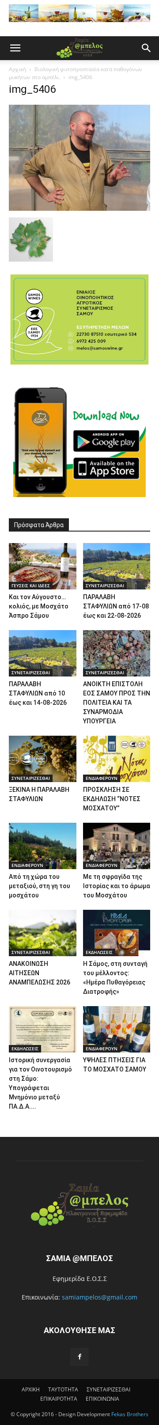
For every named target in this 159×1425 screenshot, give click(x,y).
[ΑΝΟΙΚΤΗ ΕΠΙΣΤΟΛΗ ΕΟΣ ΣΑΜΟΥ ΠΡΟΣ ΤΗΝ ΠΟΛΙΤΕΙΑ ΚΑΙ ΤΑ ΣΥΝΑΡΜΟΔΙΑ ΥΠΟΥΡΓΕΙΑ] (117, 653)
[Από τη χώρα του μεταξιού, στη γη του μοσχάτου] (42, 846)
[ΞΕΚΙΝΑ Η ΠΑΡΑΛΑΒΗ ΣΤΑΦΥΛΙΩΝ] (42, 759)
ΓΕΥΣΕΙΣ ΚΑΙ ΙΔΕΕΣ (30, 585)
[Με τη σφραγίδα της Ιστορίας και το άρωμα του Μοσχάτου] (117, 846)
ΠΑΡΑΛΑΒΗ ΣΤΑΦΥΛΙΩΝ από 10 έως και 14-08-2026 (38, 693)
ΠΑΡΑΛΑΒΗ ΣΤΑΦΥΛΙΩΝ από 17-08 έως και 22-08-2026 (116, 606)
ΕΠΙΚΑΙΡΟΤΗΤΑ (58, 1398)
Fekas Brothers (129, 1414)
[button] (15, 48)
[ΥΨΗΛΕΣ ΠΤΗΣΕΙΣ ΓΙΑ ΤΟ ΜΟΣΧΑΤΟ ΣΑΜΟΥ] (117, 1029)
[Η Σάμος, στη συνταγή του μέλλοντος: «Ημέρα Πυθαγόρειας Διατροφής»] (117, 933)
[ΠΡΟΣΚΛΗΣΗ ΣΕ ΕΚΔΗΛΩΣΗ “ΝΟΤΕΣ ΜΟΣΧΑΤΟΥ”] (117, 759)
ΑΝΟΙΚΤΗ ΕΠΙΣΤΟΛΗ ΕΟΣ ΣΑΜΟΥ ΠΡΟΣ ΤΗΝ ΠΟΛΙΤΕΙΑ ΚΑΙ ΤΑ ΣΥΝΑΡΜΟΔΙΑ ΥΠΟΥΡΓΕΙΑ (116, 702)
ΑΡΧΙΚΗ (31, 1389)
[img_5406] (79, 208)
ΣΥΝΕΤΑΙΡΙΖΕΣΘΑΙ (105, 585)
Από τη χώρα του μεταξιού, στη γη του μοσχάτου (39, 886)
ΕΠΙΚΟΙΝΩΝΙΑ (102, 1398)
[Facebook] (79, 1357)
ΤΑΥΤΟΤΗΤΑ (63, 1389)
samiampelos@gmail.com (99, 1297)
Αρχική (17, 69)
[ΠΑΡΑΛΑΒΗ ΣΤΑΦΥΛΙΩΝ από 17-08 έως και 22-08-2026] (117, 566)
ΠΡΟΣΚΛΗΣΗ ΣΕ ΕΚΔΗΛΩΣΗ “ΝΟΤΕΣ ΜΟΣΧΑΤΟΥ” (111, 799)
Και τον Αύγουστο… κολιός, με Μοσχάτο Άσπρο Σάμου (38, 606)
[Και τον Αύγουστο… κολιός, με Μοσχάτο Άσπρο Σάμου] (42, 566)
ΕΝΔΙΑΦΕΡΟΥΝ (101, 778)
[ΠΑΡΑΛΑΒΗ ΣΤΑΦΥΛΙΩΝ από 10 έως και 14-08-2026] (42, 653)
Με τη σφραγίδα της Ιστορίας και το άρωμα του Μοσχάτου (116, 886)
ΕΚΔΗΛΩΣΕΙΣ (99, 952)
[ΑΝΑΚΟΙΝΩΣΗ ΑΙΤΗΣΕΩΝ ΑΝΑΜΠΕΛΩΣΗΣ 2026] (42, 933)
